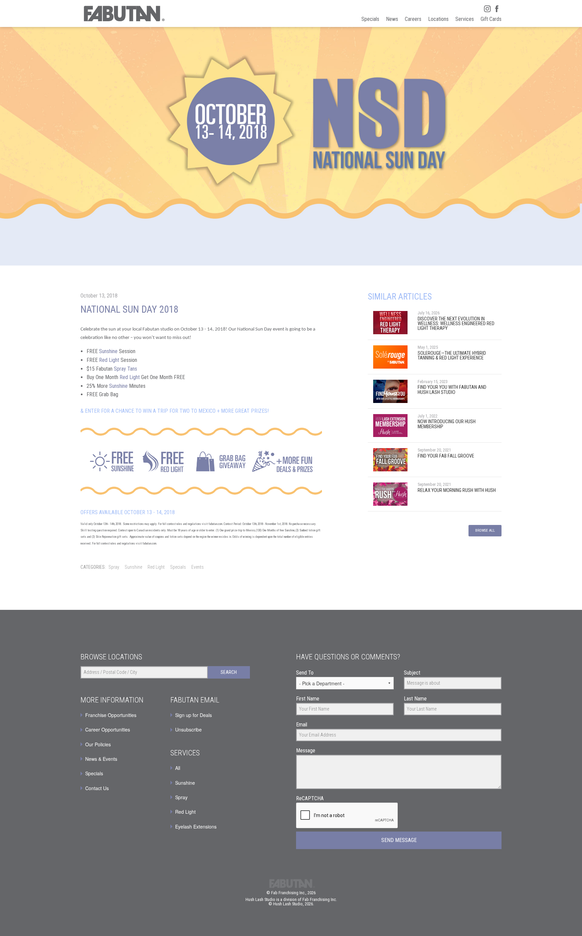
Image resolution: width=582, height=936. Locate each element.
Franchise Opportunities (110, 715)
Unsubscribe (188, 729)
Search (229, 672)
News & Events (101, 758)
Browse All (485, 530)
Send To (305, 672)
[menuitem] (210, 715)
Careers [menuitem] (413, 19)
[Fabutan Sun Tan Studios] (123, 13)
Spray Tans (125, 369)
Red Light (109, 360)
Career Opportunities (107, 729)
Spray (113, 567)
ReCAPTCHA (310, 798)
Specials (178, 567)
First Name (307, 698)
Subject (412, 672)
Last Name (415, 698)
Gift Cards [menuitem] (491, 19)
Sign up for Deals (193, 715)
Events (197, 567)
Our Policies (98, 744)
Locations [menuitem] (438, 19)
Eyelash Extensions (196, 826)
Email (301, 724)
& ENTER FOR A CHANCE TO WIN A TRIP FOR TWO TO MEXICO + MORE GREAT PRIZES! (174, 411)
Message (305, 750)
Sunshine (108, 351)
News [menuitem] (392, 19)
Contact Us (97, 788)
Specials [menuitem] (370, 19)
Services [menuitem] (464, 19)
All (177, 768)
